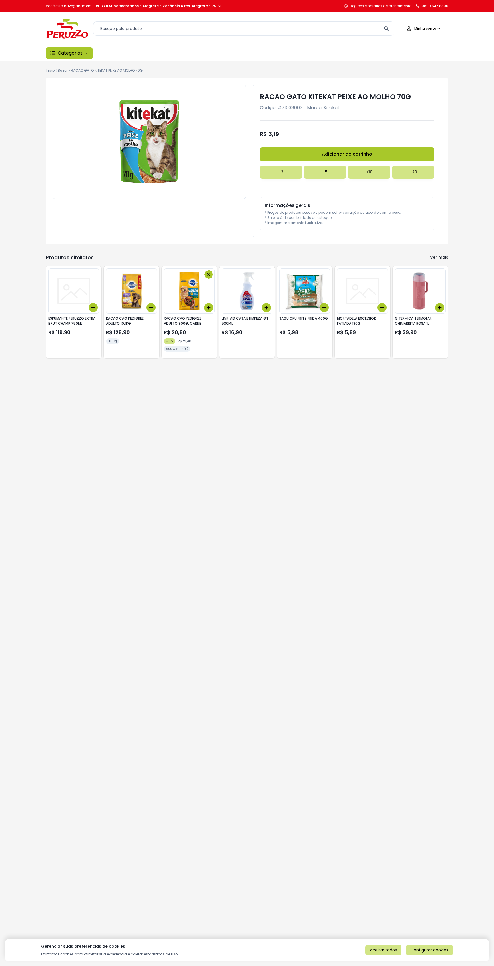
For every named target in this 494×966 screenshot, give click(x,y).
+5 (325, 172)
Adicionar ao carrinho (347, 154)
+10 (369, 172)
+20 (413, 172)
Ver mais (439, 257)
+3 (281, 172)
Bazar (63, 70)
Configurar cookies (429, 950)
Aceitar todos (383, 950)
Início (50, 70)
